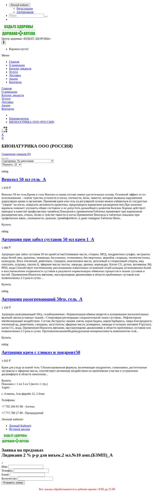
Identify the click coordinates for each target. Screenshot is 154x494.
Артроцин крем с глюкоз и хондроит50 (41, 352)
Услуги (13, 71)
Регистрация (25, 8)
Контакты (15, 82)
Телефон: (7, 470)
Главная (14, 61)
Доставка (15, 75)
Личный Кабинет (20, 425)
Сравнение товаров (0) (16, 154)
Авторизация (25, 12)
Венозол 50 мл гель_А (24, 179)
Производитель (19, 118)
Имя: (5, 466)
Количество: (9, 478)
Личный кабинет (20, 5)
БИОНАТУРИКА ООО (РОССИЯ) (31, 122)
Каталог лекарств (20, 68)
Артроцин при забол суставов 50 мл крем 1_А (48, 239)
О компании (17, 65)
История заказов (19, 429)
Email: (5, 474)
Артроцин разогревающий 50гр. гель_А (42, 299)
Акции (13, 78)
